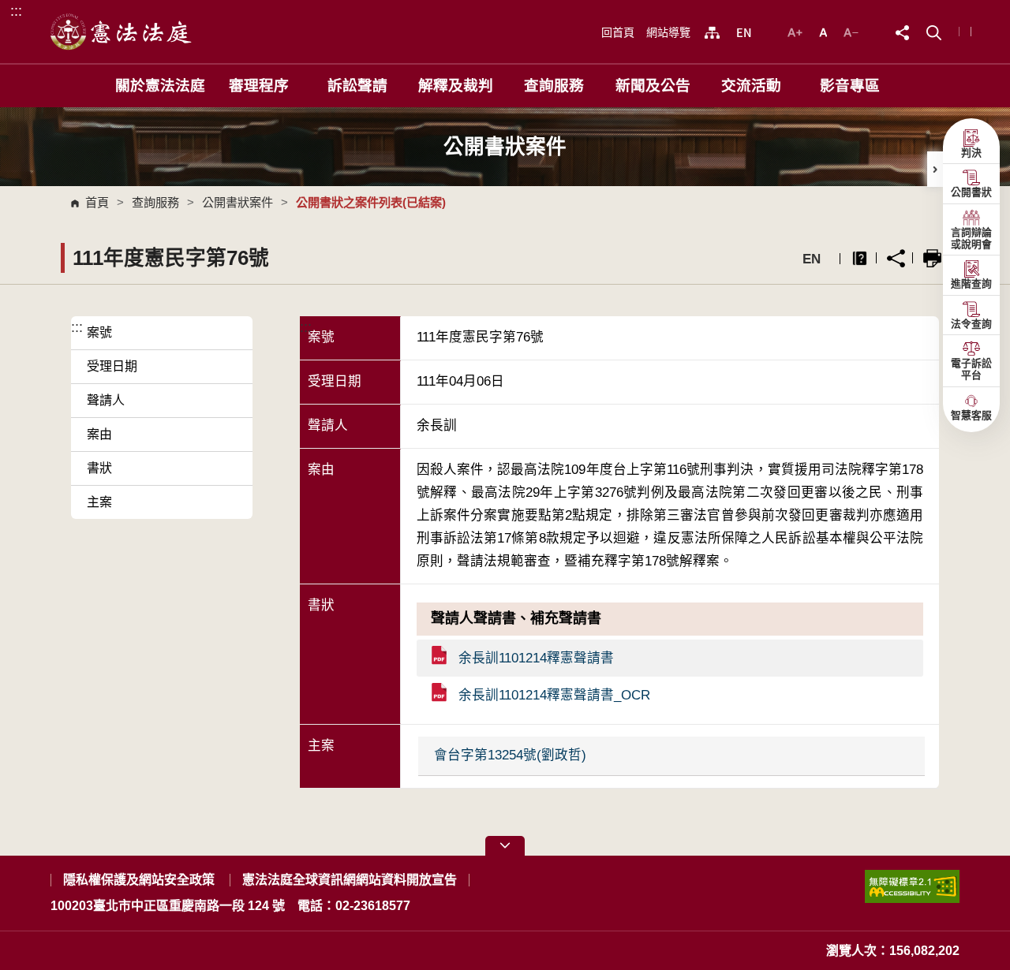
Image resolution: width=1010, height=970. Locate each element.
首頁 (97, 202)
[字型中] (825, 31)
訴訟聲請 (357, 85)
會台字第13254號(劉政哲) (510, 755)
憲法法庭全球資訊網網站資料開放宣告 (349, 879)
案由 (99, 434)
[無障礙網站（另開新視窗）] (912, 893)
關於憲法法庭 (160, 85)
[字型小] (851, 31)
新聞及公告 (652, 85)
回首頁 (617, 32)
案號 (99, 332)
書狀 (99, 468)
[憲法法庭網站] (121, 31)
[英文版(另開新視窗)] (744, 32)
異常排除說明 (860, 258)
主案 (99, 502)
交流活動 (751, 85)
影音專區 (850, 85)
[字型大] (796, 31)
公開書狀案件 (237, 202)
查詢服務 (554, 85)
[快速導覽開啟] (505, 846)
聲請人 (106, 400)
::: (16, 10)
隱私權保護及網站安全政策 (139, 879)
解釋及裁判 (455, 85)
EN (811, 259)
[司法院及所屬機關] (712, 32)
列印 (932, 258)
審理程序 (259, 85)
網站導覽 (668, 32)
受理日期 (112, 366)
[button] (933, 31)
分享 (896, 258)
